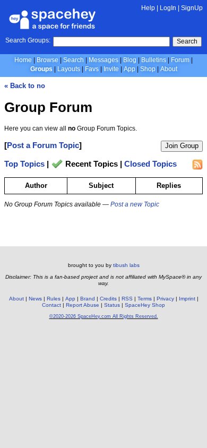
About (168, 69)
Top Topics (24, 164)
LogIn (168, 8)
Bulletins (153, 60)
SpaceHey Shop (145, 305)
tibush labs (126, 265)
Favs (92, 69)
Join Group (182, 146)
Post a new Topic (134, 204)
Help (148, 8)
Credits (108, 298)
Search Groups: (27, 40)
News (35, 298)
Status (112, 305)
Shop (148, 69)
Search (187, 41)
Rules (54, 298)
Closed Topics (150, 164)
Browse (47, 60)
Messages (103, 60)
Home (23, 60)
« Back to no (24, 86)
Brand (87, 298)
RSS (127, 298)
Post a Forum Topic (43, 145)
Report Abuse (82, 305)
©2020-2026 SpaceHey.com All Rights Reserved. (103, 316)
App (129, 69)
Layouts (68, 69)
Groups (41, 69)
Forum (180, 60)
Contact (51, 305)
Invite (111, 69)
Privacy (165, 298)
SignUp (192, 8)
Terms (144, 298)
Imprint (187, 298)
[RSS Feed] (197, 164)
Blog (129, 60)
